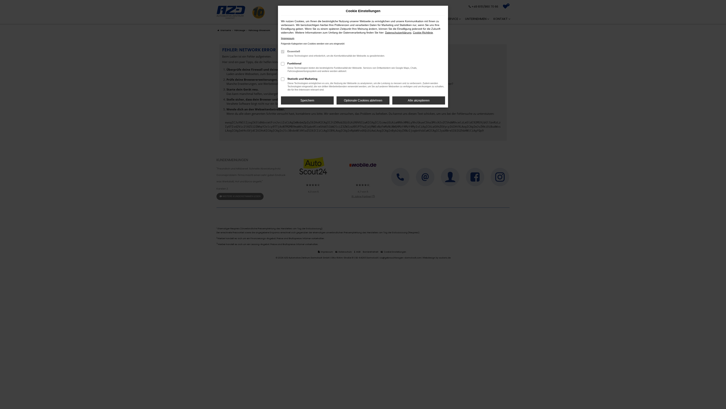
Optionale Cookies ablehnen (363, 100)
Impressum (287, 38)
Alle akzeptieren (419, 100)
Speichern (307, 100)
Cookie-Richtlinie (423, 32)
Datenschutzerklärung (398, 32)
